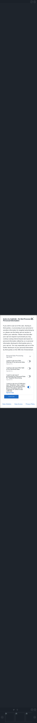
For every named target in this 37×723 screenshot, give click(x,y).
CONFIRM (11, 396)
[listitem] (18, 356)
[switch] (29, 361)
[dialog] (18, 361)
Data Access (18, 404)
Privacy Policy (30, 404)
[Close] (33, 319)
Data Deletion (6, 404)
